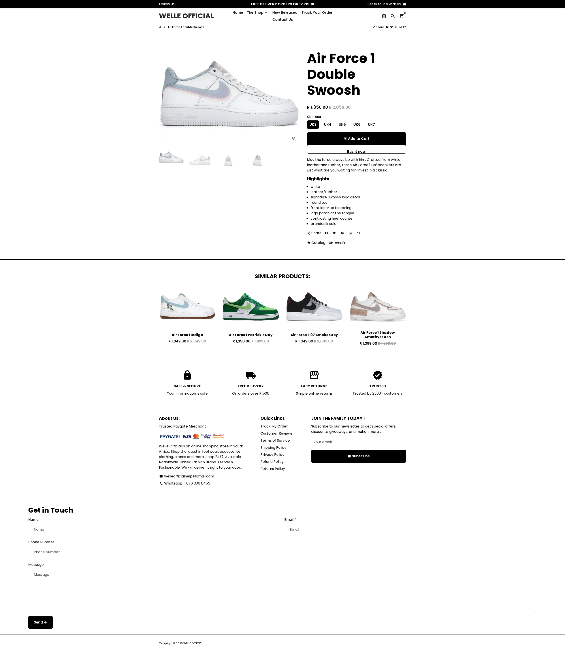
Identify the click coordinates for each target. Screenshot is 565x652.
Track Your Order (317, 12)
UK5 (342, 124)
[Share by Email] (404, 27)
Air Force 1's (337, 243)
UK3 (312, 124)
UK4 (327, 124)
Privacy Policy (272, 454)
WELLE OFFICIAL (193, 643)
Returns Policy (272, 468)
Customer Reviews (276, 433)
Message (36, 564)
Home (238, 12)
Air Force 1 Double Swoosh (186, 27)
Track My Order (274, 426)
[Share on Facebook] (387, 27)
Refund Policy (272, 461)
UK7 (371, 124)
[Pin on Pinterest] (396, 27)
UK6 (356, 124)
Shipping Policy (273, 447)
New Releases (284, 12)
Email (290, 519)
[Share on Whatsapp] (400, 27)
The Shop (257, 12)
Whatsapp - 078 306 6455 (184, 483)
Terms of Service (275, 440)
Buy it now (356, 151)
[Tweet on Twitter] (391, 27)
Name (33, 519)
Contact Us (282, 19)
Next (292, 94)
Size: (314, 116)
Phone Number (41, 542)
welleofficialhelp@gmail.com (186, 476)
